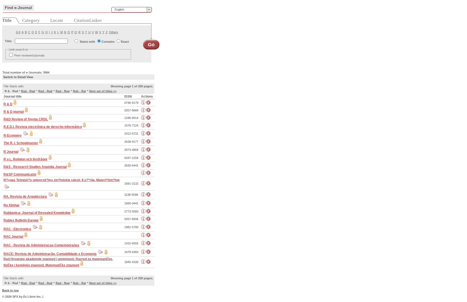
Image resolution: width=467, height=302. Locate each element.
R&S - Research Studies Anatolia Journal (35, 167)
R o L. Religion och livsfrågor (26, 159)
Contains (108, 41)
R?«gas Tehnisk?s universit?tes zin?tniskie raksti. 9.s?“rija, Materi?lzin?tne (62, 180)
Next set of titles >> (102, 91)
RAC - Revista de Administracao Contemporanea (41, 245)
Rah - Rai (79, 91)
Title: (8, 41)
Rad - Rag (63, 91)
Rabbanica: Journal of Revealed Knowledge (37, 213)
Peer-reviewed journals (29, 55)
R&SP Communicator (20, 174)
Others (113, 32)
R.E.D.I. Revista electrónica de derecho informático (43, 127)
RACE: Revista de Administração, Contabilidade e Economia (50, 254)
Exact (125, 41)
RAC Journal (13, 236)
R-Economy (13, 135)
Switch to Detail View (18, 77)
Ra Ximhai (11, 205)
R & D (8, 104)
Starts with (87, 41)
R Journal (11, 152)
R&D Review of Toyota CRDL (26, 119)
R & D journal (14, 112)
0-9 (18, 32)
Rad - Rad (28, 91)
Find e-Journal (18, 7)
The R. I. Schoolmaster (21, 143)
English (119, 9)
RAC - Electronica (17, 229)
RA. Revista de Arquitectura (25, 196)
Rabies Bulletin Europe (21, 220)
